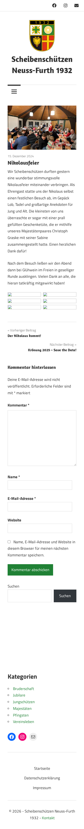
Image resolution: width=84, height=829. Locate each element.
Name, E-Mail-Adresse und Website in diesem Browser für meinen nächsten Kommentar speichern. (41, 548)
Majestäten (22, 708)
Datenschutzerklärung (42, 778)
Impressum (42, 788)
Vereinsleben (23, 722)
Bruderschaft (23, 689)
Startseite (42, 768)
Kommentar (18, 405)
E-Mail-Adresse (22, 498)
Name (14, 477)
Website (14, 520)
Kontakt (48, 818)
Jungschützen (24, 702)
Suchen (13, 586)
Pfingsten (21, 715)
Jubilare (19, 695)
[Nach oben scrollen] (76, 821)
